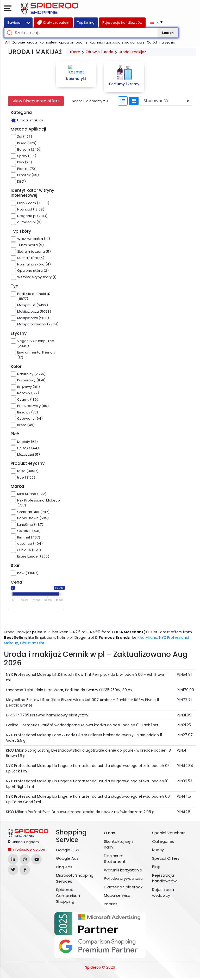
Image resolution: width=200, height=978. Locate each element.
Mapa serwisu (117, 895)
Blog (156, 866)
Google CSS (67, 850)
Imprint (110, 904)
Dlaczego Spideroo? (123, 887)
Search (168, 32)
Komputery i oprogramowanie (63, 42)
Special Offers (165, 858)
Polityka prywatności (123, 878)
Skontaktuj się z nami (119, 844)
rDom (75, 51)
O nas (109, 832)
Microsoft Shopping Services (74, 878)
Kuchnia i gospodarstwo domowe (117, 42)
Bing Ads (64, 867)
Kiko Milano (147, 637)
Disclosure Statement (115, 858)
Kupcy (158, 849)
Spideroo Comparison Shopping (68, 895)
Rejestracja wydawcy (163, 892)
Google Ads (67, 858)
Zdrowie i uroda (24, 42)
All (7, 42)
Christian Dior (32, 643)
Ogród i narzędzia (161, 42)
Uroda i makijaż (132, 51)
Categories (163, 841)
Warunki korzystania (123, 870)
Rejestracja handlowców (164, 878)
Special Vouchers (168, 832)
